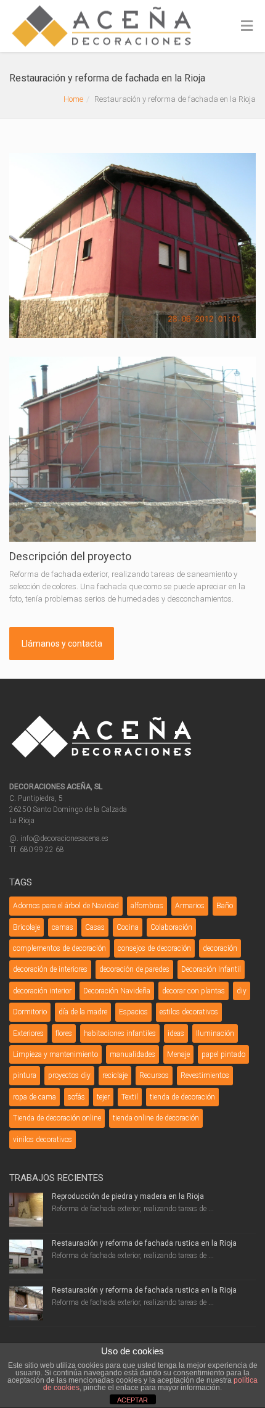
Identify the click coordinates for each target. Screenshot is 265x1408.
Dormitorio (30, 1012)
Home (73, 99)
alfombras (147, 905)
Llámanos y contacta (62, 643)
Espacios (133, 1012)
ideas (176, 1033)
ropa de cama (34, 1097)
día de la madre (83, 1012)
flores (63, 1033)
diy (242, 991)
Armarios (190, 905)
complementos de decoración (59, 948)
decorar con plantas (193, 991)
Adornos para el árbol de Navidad (66, 905)
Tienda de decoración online (57, 1118)
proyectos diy (69, 1075)
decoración (220, 948)
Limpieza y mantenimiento (55, 1054)
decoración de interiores (50, 969)
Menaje (178, 1054)
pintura (24, 1075)
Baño (224, 905)
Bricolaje (26, 927)
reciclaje (115, 1075)
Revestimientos (205, 1075)
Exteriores (28, 1033)
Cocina (127, 927)
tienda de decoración (182, 1097)
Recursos (154, 1075)
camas (62, 927)
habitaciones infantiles (120, 1033)
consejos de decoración (154, 948)
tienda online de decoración (156, 1118)
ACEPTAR (132, 1400)
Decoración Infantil (211, 969)
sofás (76, 1097)
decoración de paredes (134, 969)
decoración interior (42, 991)
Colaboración (171, 927)
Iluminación (215, 1033)
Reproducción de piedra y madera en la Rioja (128, 1196)
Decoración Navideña (116, 991)
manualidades (132, 1054)
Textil (129, 1097)
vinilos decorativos (42, 1139)
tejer (103, 1097)
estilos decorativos (189, 1012)
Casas (95, 927)
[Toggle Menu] (247, 26)
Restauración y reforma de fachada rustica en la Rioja (144, 1243)
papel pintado (223, 1054)
